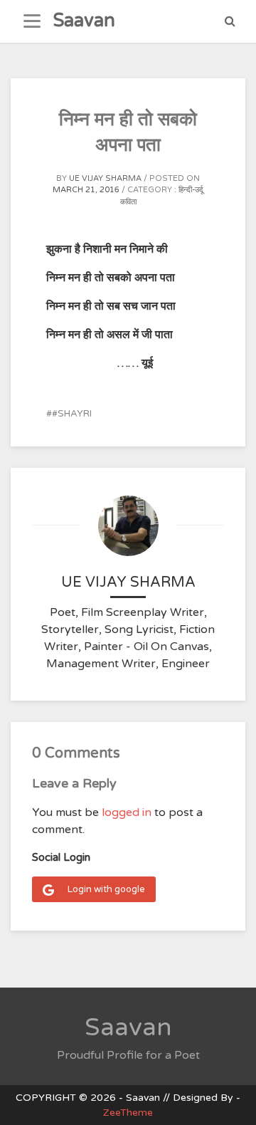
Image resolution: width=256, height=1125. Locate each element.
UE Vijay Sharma (105, 178)
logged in (126, 812)
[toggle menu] (32, 21)
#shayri (72, 413)
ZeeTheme (128, 1112)
